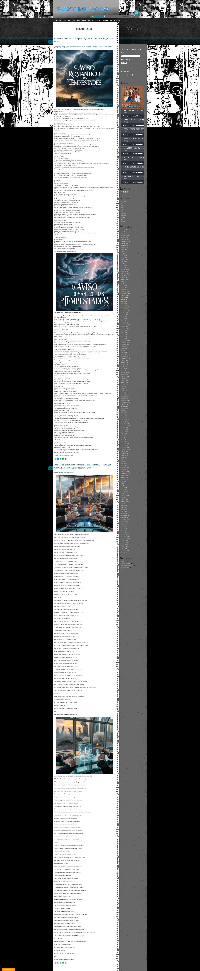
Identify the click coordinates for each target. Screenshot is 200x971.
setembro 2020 (125, 329)
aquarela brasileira (61, 46)
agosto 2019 (124, 346)
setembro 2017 (125, 382)
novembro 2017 (125, 378)
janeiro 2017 (124, 398)
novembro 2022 (125, 293)
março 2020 (124, 338)
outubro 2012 (125, 499)
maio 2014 (124, 461)
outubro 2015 (125, 428)
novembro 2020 (125, 325)
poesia (87, 46)
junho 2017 (124, 388)
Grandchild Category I (127, 565)
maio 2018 (124, 366)
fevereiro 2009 (125, 551)
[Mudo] (137, 116)
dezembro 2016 (125, 400)
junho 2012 (124, 507)
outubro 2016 (125, 404)
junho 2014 (124, 459)
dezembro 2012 (125, 495)
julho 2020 (124, 333)
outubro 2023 (125, 277)
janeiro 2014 (124, 469)
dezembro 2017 (125, 376)
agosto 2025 (124, 247)
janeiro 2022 (124, 309)
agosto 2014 (124, 455)
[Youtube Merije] (125, 192)
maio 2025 (124, 253)
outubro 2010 (125, 541)
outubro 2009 (125, 547)
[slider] (130, 115)
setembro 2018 (125, 362)
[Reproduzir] (123, 116)
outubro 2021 (125, 313)
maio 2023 (124, 283)
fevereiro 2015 (125, 444)
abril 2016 (124, 416)
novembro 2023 (125, 275)
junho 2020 (124, 335)
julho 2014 (124, 457)
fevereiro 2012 (125, 515)
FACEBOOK (122, 74)
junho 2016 (124, 412)
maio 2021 (124, 319)
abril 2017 (124, 392)
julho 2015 (124, 434)
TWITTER (127, 74)
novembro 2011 (125, 519)
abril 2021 (124, 321)
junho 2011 (124, 527)
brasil (70, 46)
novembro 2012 (125, 497)
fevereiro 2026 (125, 235)
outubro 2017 (125, 380)
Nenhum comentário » (69, 48)
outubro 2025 (125, 243)
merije (83, 46)
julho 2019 (124, 348)
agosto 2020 (124, 331)
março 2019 (124, 354)
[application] (132, 116)
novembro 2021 (125, 311)
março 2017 (124, 394)
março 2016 (124, 418)
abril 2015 (124, 440)
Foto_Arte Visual (125, 563)
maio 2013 (124, 485)
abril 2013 (124, 487)
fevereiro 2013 (125, 491)
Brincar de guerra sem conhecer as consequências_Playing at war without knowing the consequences (82, 466)
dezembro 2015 (125, 424)
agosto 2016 (124, 408)
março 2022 (124, 305)
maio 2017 (124, 390)
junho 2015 (124, 436)
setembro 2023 (125, 279)
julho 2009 (124, 549)
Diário (62, 48)
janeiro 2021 (124, 323)
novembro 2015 (125, 426)
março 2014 (124, 465)
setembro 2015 (125, 430)
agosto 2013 (124, 479)
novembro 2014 (125, 449)
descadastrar (126, 59)
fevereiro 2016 (125, 420)
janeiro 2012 (124, 517)
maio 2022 (124, 303)
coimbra (74, 46)
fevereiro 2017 (125, 396)
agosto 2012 (124, 503)
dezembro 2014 (125, 447)
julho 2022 (124, 299)
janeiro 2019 (124, 356)
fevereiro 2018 (125, 372)
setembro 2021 (125, 315)
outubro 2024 (125, 259)
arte (68, 46)
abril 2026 (124, 233)
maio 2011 (124, 529)
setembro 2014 (125, 453)
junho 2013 (124, 483)
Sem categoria (125, 567)
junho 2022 (124, 301)
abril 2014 (124, 463)
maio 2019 (124, 350)
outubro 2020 (125, 327)
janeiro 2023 (124, 289)
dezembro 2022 (125, 291)
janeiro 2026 (124, 237)
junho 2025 (124, 251)
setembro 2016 (125, 406)
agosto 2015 (124, 432)
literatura (79, 46)
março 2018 (124, 370)
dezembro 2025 (125, 239)
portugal (95, 46)
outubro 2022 (125, 295)
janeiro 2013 (124, 493)
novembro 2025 (125, 241)
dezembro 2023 (125, 273)
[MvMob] (127, 192)
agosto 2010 (124, 545)
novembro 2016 (125, 402)
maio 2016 (124, 414)
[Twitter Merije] (123, 192)
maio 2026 (124, 231)
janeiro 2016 (124, 422)
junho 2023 (124, 281)
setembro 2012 (125, 501)
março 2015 (124, 442)
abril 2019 (124, 352)
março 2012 (124, 513)
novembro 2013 (125, 473)
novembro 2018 (125, 358)
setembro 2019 (125, 344)
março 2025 (124, 257)
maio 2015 (124, 438)
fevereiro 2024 (125, 269)
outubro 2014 (125, 451)
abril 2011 (124, 531)
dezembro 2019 (125, 340)
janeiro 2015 (124, 445)
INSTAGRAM (132, 74)
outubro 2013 (125, 475)
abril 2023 (124, 285)
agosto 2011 (124, 523)
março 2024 (124, 267)
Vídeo (122, 569)
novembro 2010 (125, 539)
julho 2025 (124, 249)
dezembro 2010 (125, 537)
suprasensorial (101, 46)
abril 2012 (124, 511)
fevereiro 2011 (125, 535)
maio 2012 (124, 509)
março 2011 (124, 533)
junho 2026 (124, 229)
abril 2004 (124, 553)
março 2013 (124, 489)
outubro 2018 (125, 360)
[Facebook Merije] (121, 192)
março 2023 (124, 287)
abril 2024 (124, 265)
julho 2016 (124, 410)
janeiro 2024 (124, 271)
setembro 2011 (125, 521)
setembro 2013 (125, 477)
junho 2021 (124, 317)
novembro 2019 (125, 342)
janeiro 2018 (124, 374)
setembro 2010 (125, 543)
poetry (90, 46)
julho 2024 (124, 261)
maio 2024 (124, 263)
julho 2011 (124, 525)
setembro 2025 (125, 245)
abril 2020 (124, 337)
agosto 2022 (124, 297)
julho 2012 (124, 505)
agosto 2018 (124, 364)
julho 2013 (124, 481)
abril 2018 (124, 368)
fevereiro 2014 (125, 467)
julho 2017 (124, 386)
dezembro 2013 (125, 471)
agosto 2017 (124, 384)
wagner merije (108, 46)
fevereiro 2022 (125, 307)
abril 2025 (124, 255)
